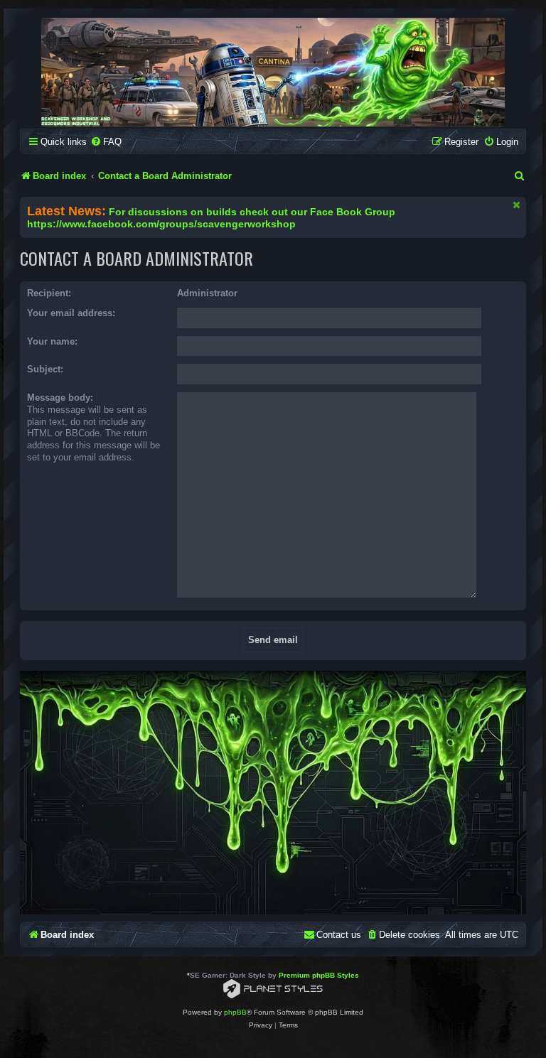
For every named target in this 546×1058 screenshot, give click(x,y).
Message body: (60, 397)
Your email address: (71, 313)
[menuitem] (106, 141)
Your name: (52, 341)
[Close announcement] (516, 205)
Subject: (45, 369)
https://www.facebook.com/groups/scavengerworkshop (161, 224)
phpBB (235, 1012)
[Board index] (273, 72)
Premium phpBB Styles (319, 975)
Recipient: (49, 293)
